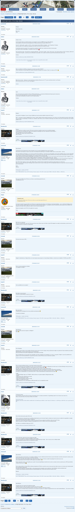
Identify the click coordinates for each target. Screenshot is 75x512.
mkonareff (3, 145)
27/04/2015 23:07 (35, 263)
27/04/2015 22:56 (35, 236)
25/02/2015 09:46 (35, 36)
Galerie (51, 9)
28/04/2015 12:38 (36, 307)
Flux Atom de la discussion (69, 506)
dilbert (2, 36)
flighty (2, 194)
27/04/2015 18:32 (35, 194)
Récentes (65, 11)
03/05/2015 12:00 (36, 480)
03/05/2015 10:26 (36, 451)
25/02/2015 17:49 (37, 77)
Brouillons (60, 9)
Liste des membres (14, 9)
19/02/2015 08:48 (36, 23)
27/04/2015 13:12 (36, 126)
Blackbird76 (4, 126)
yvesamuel (3, 23)
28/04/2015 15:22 (36, 362)
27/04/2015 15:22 (35, 176)
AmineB (3, 176)
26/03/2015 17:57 (35, 110)
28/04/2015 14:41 (35, 326)
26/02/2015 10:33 (35, 88)
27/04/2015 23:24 (35, 282)
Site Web (4, 160)
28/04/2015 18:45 (35, 391)
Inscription (42, 9)
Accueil (3, 9)
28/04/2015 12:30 (36, 290)
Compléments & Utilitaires (11, 13)
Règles (24, 9)
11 (20, 17)
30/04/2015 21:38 (36, 413)
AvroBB (72, 508)
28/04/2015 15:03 (35, 345)
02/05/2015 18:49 (36, 434)
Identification (70, 9)
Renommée (3, 30)
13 (27, 17)
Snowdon (3, 66)
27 (32, 17)
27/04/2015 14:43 (36, 145)
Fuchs (2, 391)
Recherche (33, 9)
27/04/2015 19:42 (36, 219)
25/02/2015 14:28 (36, 66)
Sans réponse (71, 11)
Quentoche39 (4, 77)
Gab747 (3, 110)
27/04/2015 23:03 (35, 255)
